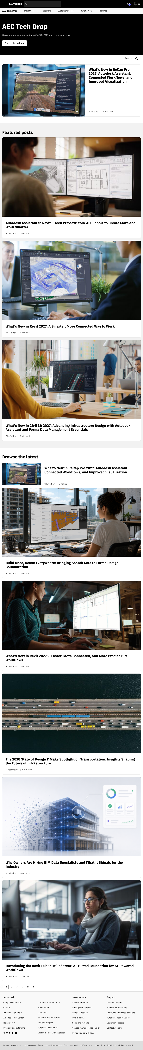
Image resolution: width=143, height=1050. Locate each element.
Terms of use (88, 1045)
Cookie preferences (55, 1045)
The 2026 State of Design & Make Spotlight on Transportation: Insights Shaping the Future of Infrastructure (70, 762)
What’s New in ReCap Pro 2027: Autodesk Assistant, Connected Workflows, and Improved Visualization (111, 76)
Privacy (6, 1045)
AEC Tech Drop (9, 11)
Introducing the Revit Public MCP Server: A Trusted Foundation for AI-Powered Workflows (70, 968)
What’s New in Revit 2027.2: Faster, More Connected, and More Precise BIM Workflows (67, 658)
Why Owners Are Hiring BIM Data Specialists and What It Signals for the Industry (64, 865)
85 (28, 986)
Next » (33, 987)
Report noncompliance (73, 1045)
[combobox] (42, 4)
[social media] (10, 1033)
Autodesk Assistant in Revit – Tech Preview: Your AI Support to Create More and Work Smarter (70, 225)
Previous (1, 987)
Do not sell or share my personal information (28, 1045)
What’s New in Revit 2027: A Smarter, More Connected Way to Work (60, 327)
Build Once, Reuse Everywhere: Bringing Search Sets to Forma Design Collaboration (62, 565)
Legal (97, 1045)
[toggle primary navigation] (5, 4)
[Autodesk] (15, 4)
